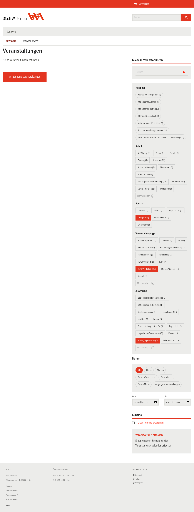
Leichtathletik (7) (161, 217)
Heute (149, 370)
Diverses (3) (167, 240)
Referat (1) (142, 276)
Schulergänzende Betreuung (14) (152, 181)
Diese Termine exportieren (151, 422)
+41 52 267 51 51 (24, 480)
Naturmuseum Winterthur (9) (150, 123)
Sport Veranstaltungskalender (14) (152, 130)
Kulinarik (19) (159, 160)
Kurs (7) (162, 262)
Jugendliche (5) (175, 326)
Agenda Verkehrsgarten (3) (149, 94)
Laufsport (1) (143, 217)
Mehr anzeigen (144, 196)
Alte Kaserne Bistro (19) (148, 109)
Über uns (11, 32)
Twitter (138, 479)
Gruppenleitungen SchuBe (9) (150, 326)
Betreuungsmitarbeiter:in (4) (150, 305)
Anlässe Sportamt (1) (147, 240)
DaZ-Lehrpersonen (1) (147, 312)
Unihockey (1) (144, 225)
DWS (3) (181, 240)
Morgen (160, 370)
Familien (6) (143, 319)
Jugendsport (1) (175, 210)
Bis (165, 396)
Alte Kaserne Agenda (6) (148, 102)
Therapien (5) (166, 189)
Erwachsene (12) (169, 312)
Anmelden (144, 4)
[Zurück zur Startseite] (23, 19)
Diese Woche (166, 377)
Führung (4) (143, 160)
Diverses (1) (143, 210)
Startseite (11, 41)
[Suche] (186, 17)
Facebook (139, 475)
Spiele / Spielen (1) (146, 189)
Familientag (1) (165, 255)
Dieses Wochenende (146, 377)
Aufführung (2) (144, 153)
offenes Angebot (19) (170, 269)
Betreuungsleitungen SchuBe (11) (152, 298)
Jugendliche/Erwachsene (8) (150, 333)
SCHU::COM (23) (145, 174)
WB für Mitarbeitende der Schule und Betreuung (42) (161, 137)
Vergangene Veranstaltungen (24, 76)
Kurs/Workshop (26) (147, 269)
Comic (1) (160, 153)
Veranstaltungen (30, 41)
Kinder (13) (173, 333)
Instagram (139, 483)
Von (134, 396)
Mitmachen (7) (166, 167)
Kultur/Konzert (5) (146, 262)
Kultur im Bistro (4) (146, 167)
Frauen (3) (157, 319)
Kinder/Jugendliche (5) (148, 340)
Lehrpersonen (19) (171, 340)
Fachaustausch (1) (146, 255)
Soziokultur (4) (178, 181)
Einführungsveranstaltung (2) (172, 247)
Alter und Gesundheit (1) (148, 116)
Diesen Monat (144, 384)
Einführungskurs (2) (146, 247)
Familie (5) (174, 153)
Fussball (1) (158, 210)
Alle (139, 370)
